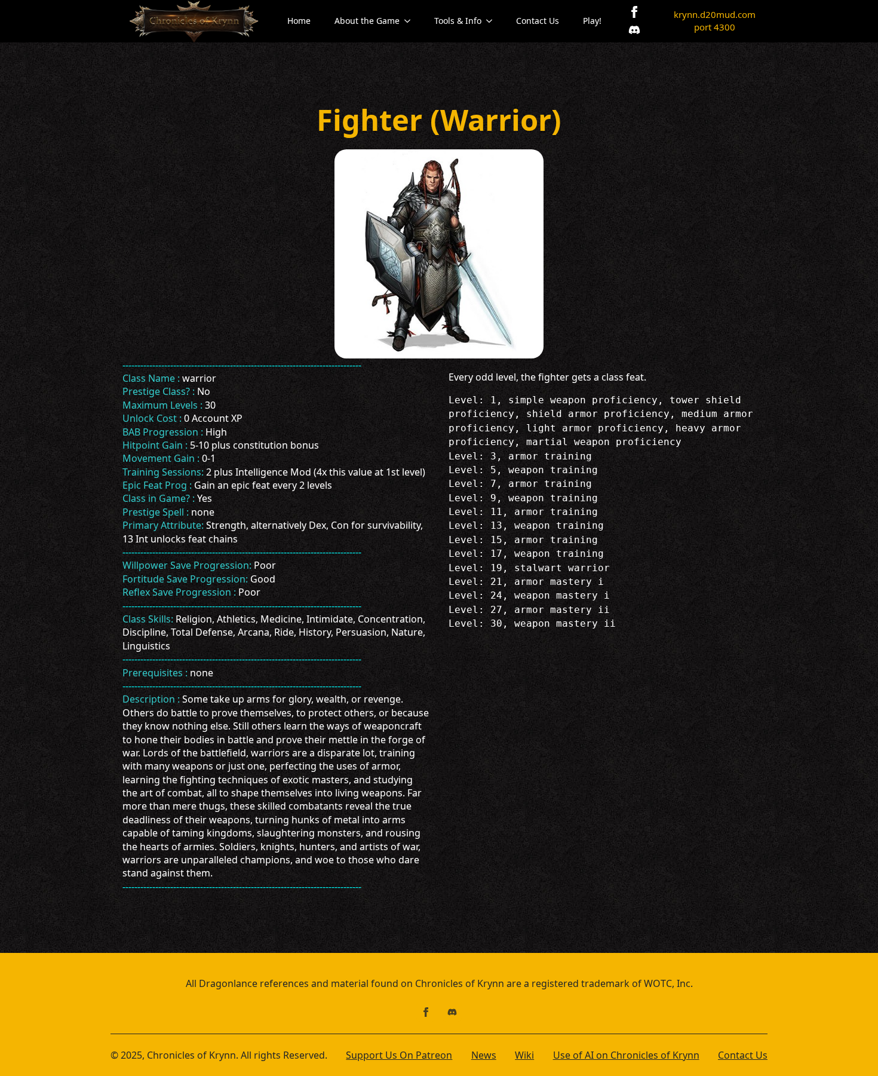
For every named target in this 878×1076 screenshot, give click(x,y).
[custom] (634, 30)
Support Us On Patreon (399, 1055)
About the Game (367, 20)
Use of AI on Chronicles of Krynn (626, 1055)
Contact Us (537, 20)
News (483, 1055)
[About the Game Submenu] (411, 21)
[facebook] (634, 12)
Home (299, 20)
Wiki (524, 1055)
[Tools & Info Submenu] (492, 21)
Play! (592, 20)
